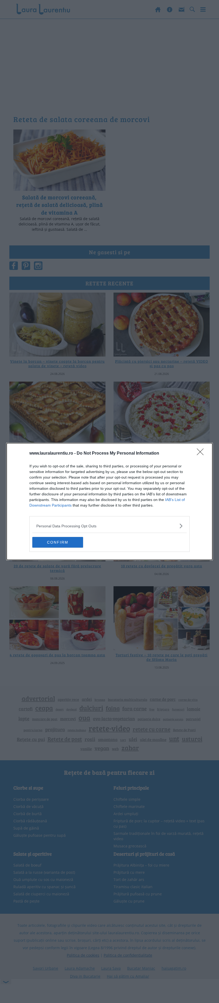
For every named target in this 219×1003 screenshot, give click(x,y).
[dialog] (109, 501)
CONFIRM (57, 542)
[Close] (202, 453)
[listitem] (109, 526)
